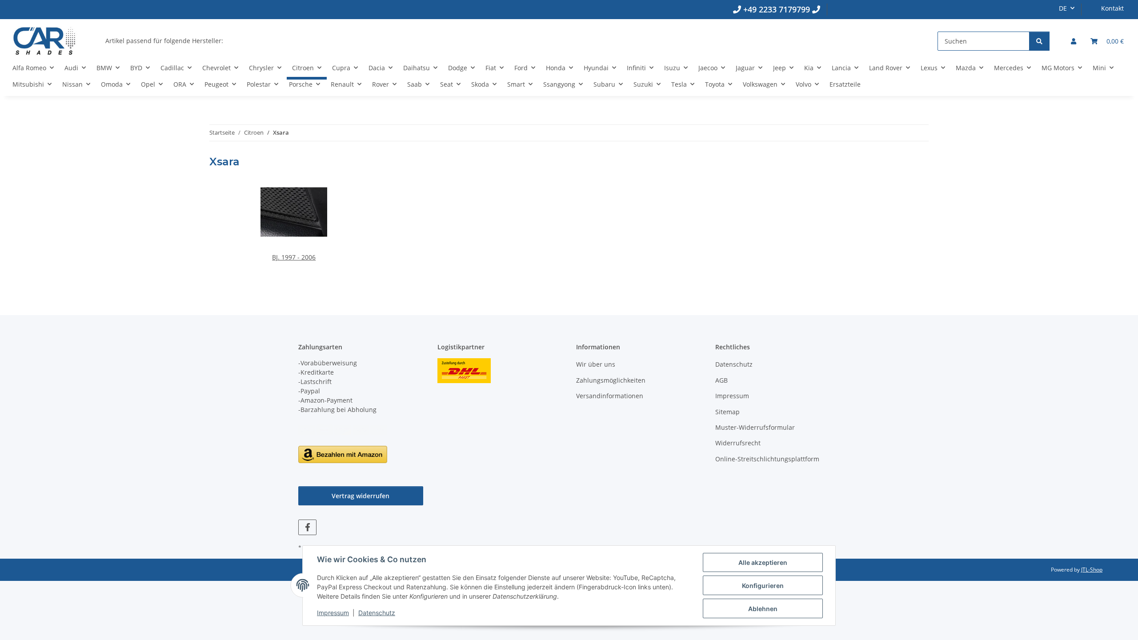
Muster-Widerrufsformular (755, 427)
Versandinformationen (609, 396)
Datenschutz (376, 612)
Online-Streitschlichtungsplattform (767, 459)
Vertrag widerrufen (360, 496)
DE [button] (1063, 8)
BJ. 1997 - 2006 (294, 257)
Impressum (333, 612)
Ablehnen (762, 608)
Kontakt (1112, 8)
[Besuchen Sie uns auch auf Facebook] (307, 527)
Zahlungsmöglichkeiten (610, 380)
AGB (721, 380)
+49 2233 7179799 (776, 9)
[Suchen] (1039, 41)
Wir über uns (595, 364)
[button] (1073, 41)
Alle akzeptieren (762, 562)
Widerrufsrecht (738, 443)
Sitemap (727, 412)
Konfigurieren (763, 585)
